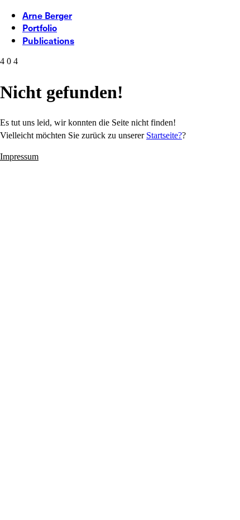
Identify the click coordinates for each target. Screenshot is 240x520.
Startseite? (164, 135)
